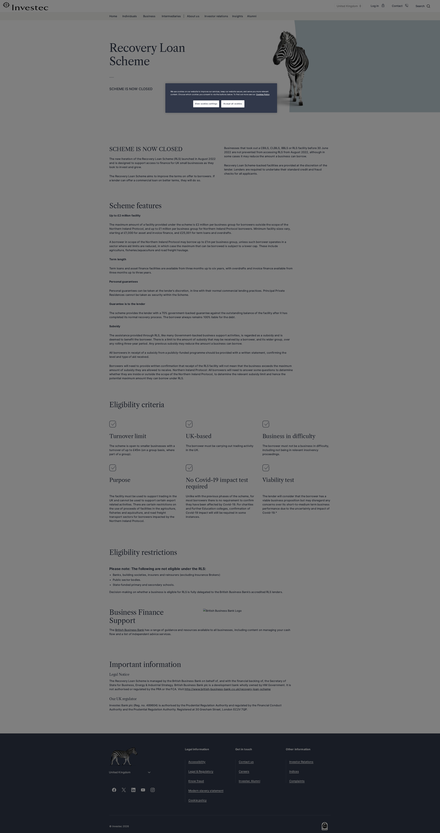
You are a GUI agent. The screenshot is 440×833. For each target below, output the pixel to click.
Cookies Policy (263, 94)
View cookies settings (206, 103)
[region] (221, 98)
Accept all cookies (232, 103)
